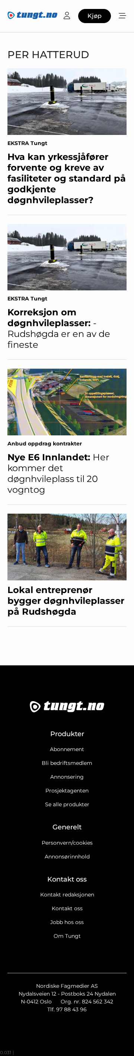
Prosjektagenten (67, 790)
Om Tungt (67, 936)
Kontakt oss (67, 908)
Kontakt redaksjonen (67, 894)
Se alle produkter (67, 804)
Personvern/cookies (67, 842)
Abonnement (67, 749)
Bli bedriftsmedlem (67, 763)
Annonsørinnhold (67, 856)
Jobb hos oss (67, 922)
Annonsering (67, 776)
